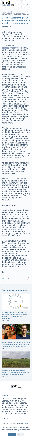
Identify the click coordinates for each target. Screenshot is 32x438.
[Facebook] (4, 418)
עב (7, 423)
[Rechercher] (27, 4)
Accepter (12, 434)
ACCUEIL (12, 423)
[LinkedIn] (2, 418)
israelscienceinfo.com (12, 48)
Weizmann (18, 229)
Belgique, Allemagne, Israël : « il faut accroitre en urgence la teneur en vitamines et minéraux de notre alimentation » (16, 372)
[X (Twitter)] (7, 418)
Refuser (20, 434)
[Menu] (29, 4)
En (4, 423)
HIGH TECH (20, 423)
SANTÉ (27, 423)
